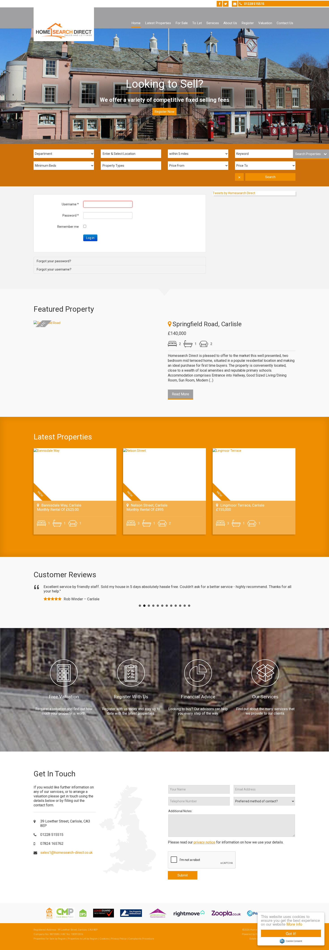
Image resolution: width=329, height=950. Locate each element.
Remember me (68, 226)
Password (70, 215)
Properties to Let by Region (83, 938)
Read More (180, 394)
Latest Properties (158, 23)
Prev (40, 592)
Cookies (104, 938)
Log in (90, 238)
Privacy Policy (118, 938)
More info (294, 924)
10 (180, 606)
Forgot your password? (53, 261)
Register (247, 23)
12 (189, 606)
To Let (197, 23)
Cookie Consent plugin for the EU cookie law (291, 941)
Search (270, 177)
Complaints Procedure (141, 938)
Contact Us (285, 23)
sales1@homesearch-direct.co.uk (66, 852)
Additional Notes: (180, 811)
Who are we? (164, 112)
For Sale (181, 23)
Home (136, 23)
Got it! (291, 933)
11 (185, 606)
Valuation (265, 23)
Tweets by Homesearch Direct (234, 193)
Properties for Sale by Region (50, 938)
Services (212, 23)
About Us (230, 23)
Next (288, 592)
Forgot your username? (53, 269)
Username (70, 204)
